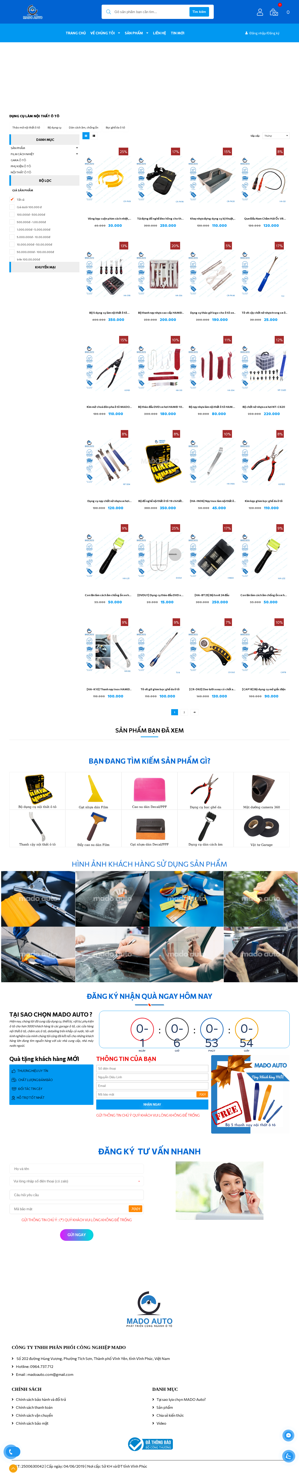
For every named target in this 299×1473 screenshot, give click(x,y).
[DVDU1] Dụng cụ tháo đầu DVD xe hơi (160, 595)
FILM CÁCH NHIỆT (22, 154)
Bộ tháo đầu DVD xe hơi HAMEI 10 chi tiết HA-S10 (160, 407)
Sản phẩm (165, 1407)
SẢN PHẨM (134, 33)
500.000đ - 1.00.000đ (31, 222)
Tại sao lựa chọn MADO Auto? (181, 1399)
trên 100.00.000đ (28, 259)
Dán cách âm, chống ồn (83, 127)
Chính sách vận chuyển (34, 1415)
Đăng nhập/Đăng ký (264, 33)
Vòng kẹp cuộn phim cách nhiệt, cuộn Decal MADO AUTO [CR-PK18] (108, 219)
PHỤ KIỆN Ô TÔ (21, 166)
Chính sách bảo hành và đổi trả (41, 1399)
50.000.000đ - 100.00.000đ (35, 251)
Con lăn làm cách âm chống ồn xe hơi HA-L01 (108, 595)
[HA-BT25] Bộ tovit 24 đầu (212, 595)
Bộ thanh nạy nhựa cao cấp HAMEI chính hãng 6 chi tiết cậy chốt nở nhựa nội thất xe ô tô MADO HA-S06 (160, 313)
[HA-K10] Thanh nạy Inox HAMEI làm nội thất (108, 689)
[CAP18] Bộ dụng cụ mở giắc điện (263, 689)
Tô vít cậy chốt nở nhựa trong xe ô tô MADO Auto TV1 (264, 313)
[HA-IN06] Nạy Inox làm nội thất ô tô (212, 501)
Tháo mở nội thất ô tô (26, 127)
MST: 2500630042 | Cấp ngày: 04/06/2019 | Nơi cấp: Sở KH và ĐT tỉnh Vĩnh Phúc (79, 1466)
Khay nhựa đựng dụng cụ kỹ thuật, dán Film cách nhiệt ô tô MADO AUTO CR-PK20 (212, 219)
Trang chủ (10, 98)
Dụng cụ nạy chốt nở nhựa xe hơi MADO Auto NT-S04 (108, 501)
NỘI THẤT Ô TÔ (21, 172)
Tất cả (20, 199)
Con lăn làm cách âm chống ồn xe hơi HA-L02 (263, 595)
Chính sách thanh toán (34, 1407)
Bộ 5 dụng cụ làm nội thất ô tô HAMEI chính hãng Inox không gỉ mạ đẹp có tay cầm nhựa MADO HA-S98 (108, 313)
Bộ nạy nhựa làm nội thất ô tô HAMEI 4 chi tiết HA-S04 (212, 407)
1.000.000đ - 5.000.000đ (33, 229)
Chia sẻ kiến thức (170, 1415)
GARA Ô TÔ (18, 160)
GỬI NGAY (77, 1235)
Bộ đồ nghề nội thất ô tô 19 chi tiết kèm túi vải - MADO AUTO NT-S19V (160, 501)
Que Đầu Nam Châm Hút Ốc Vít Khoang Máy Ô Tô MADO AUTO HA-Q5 (264, 219)
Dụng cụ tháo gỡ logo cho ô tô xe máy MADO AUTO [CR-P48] (212, 313)
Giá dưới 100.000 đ (29, 207)
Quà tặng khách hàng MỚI (44, 1058)
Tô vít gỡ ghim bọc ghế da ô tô (160, 689)
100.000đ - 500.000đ (31, 214)
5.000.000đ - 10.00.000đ (33, 236)
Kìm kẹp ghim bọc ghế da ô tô (264, 500)
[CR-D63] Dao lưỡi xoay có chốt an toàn (212, 689)
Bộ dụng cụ (54, 127)
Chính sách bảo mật (32, 1423)
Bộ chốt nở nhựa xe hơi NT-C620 (263, 406)
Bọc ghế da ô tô (115, 127)
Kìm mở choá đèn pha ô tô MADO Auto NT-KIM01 (108, 407)
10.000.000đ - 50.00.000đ (34, 244)
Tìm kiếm (199, 12)
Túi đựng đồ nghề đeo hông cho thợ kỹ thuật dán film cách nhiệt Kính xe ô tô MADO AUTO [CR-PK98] (160, 219)
